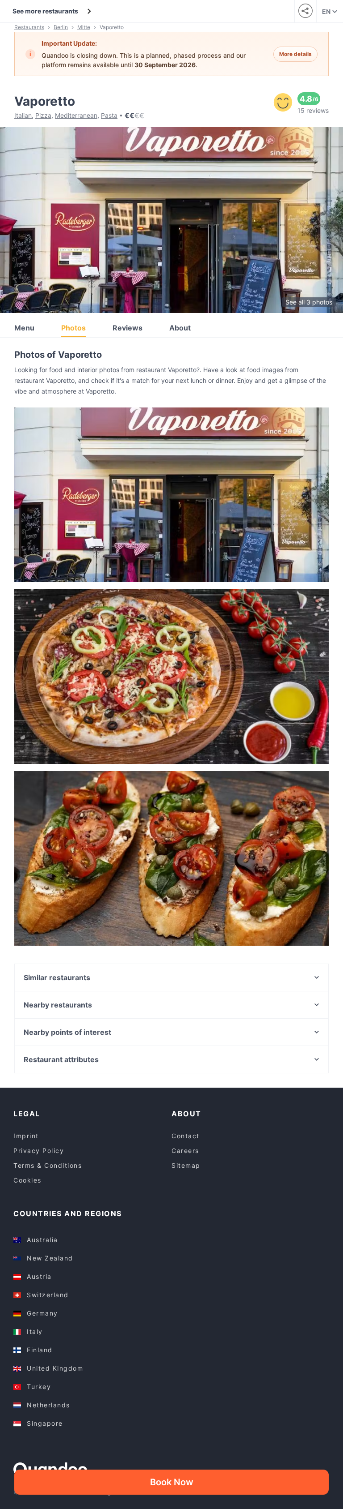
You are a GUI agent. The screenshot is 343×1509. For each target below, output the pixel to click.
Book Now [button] (171, 1482)
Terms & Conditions (47, 1165)
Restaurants (29, 27)
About (180, 327)
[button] (171, 494)
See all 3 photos (308, 302)
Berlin (61, 27)
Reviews (127, 327)
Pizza (43, 115)
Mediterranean (76, 115)
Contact (186, 1136)
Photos (73, 327)
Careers (185, 1150)
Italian (23, 115)
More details (295, 54)
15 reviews (313, 110)
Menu (24, 327)
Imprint (26, 1136)
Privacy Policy (38, 1150)
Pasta (109, 115)
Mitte (83, 27)
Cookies (27, 1180)
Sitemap (186, 1165)
